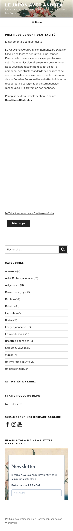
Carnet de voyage (15, 292)
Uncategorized (14, 368)
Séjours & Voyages (16, 347)
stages (9, 354)
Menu (38, 22)
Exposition (11, 313)
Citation (10, 299)
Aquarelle (11, 271)
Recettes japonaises (17, 340)
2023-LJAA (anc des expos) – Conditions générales (29, 213)
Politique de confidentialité (19, 518)
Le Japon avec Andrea (34, 5)
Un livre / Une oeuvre (17, 361)
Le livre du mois (14, 334)
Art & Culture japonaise (19, 278)
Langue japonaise (15, 327)
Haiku (8, 320)
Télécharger (18, 223)
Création (10, 306)
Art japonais (12, 285)
